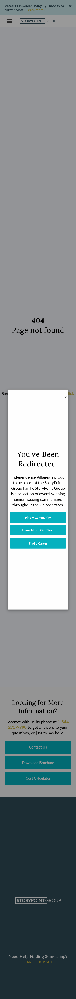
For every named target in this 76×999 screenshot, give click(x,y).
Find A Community (38, 517)
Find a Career (38, 543)
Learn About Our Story (38, 530)
